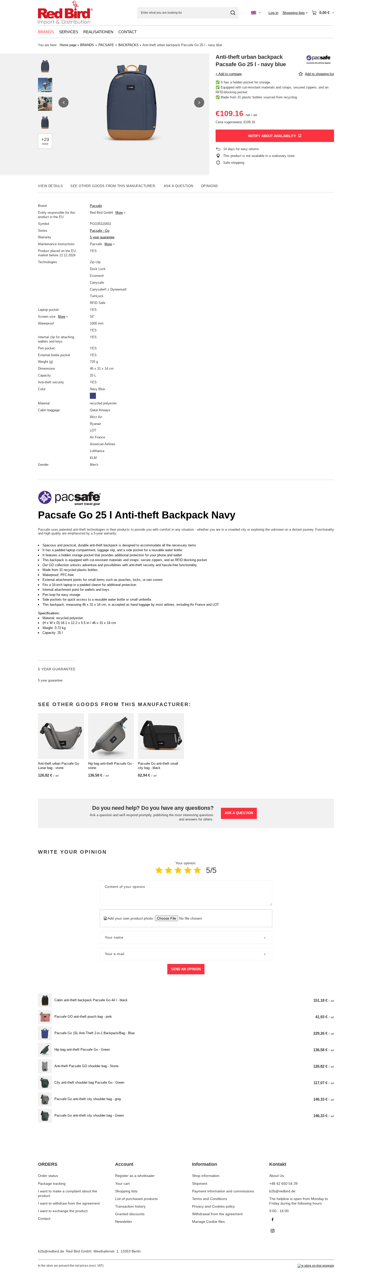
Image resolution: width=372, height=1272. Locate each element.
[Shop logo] (65, 13)
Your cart (122, 1183)
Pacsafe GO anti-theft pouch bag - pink (83, 1016)
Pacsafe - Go (99, 230)
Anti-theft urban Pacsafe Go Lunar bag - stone (58, 766)
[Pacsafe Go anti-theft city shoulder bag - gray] (45, 1099)
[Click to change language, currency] (256, 12)
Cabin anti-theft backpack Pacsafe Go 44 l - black (91, 1000)
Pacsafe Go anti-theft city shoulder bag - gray (87, 1099)
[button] (63, 102)
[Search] (232, 13)
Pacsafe (96, 206)
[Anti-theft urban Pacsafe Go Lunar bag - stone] (61, 736)
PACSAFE (106, 45)
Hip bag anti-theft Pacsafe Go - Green (82, 1049)
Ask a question (239, 813)
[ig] (301, 1231)
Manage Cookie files (208, 1222)
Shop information (205, 1176)
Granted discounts (129, 1214)
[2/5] (168, 870)
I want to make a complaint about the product (67, 1193)
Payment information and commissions (223, 1191)
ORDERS (47, 1164)
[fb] (301, 1220)
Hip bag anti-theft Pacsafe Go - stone (111, 766)
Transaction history (130, 1206)
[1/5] (158, 870)
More (119, 212)
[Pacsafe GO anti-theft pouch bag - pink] (45, 1017)
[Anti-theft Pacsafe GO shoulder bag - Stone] (45, 1066)
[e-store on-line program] (316, 1266)
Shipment (199, 1183)
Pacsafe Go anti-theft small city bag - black (158, 766)
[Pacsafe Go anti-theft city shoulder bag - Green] (45, 1116)
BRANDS (46, 32)
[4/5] (187, 870)
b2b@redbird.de (51, 1251)
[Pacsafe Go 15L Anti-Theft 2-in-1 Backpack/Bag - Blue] (45, 1033)
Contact (44, 1218)
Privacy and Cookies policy (213, 1206)
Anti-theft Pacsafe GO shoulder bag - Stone (86, 1066)
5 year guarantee (102, 237)
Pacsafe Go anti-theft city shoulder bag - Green (89, 1115)
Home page (68, 45)
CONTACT (127, 32)
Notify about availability (272, 136)
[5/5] (197, 870)
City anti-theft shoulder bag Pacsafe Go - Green (89, 1082)
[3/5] (178, 870)
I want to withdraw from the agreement (69, 1203)
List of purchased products (136, 1199)
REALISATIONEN (98, 32)
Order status (48, 1176)
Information (204, 1164)
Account (124, 1164)
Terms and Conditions (209, 1199)
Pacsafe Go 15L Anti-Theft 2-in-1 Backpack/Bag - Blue (94, 1033)
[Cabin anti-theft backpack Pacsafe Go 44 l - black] (45, 1000)
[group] (131, 102)
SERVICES (68, 32)
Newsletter (123, 1222)
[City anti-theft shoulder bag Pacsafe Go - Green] (45, 1083)
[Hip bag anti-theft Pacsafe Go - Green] (45, 1050)
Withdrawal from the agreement (217, 1214)
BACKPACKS (128, 45)
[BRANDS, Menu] (56, 32)
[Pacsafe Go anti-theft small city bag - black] (161, 736)
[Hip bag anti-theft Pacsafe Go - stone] (111, 736)
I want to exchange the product (63, 1211)
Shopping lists (126, 1191)
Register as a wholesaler (135, 1176)
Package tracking (52, 1183)
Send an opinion (186, 969)
